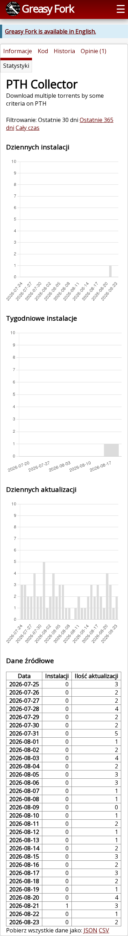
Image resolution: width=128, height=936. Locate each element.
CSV (104, 930)
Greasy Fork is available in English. (50, 31)
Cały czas (27, 128)
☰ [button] (121, 8)
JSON (90, 930)
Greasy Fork (48, 8)
